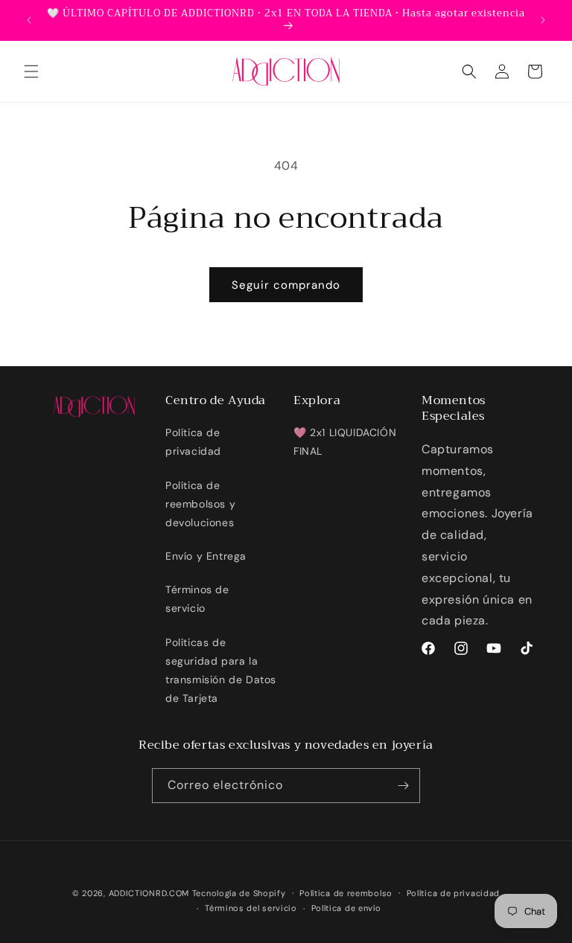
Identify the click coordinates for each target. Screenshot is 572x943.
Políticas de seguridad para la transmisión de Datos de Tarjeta (220, 671)
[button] (31, 71)
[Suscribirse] (403, 785)
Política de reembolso (346, 893)
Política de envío (346, 908)
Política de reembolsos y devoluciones (200, 504)
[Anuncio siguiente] (543, 20)
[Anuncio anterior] (29, 20)
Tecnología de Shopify (239, 893)
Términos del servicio (251, 908)
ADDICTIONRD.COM (149, 893)
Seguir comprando (286, 285)
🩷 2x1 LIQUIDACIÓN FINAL (344, 442)
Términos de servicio (197, 599)
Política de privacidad (193, 442)
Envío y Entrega (206, 556)
